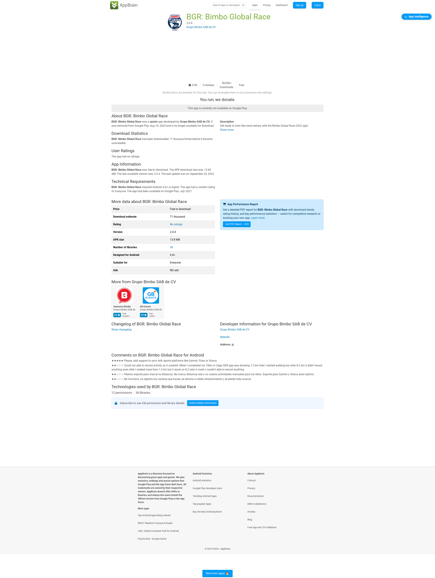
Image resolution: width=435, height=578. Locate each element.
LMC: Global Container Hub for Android (158, 531)
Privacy (251, 488)
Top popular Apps (202, 504)
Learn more (258, 217)
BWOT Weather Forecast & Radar (155, 523)
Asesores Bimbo (122, 306)
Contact (251, 480)
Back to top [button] (426, 547)
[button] (272, 345)
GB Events (145, 306)
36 (171, 247)
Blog (249, 519)
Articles (251, 511)
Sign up (299, 5)
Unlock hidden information (203, 403)
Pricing (266, 5)
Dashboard (282, 5)
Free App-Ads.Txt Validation (262, 527)
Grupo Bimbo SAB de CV (154, 281)
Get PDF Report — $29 (237, 224)
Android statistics (202, 480)
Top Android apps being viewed (154, 515)
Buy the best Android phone (207, 511)
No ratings (176, 224)
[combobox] (226, 5)
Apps (255, 5)
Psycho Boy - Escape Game (152, 538)
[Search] (243, 5)
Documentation (255, 496)
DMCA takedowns (256, 504)
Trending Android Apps (205, 496)
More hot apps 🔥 (217, 573)
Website (225, 337)
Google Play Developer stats (207, 488)
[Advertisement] (213, 57)
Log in (317, 5)
